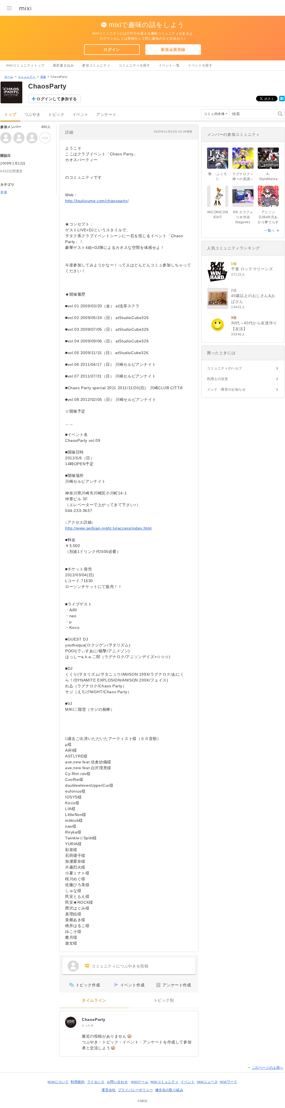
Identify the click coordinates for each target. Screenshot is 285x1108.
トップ (10, 114)
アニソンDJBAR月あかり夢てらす (268, 217)
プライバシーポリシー (135, 1090)
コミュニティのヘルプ (224, 368)
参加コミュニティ (96, 65)
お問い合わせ (117, 1082)
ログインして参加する (56, 99)
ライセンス (96, 1082)
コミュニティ (27, 76)
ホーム (8, 76)
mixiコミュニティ (164, 1082)
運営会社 (109, 1090)
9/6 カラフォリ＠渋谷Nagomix (243, 217)
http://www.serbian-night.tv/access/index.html (108, 528)
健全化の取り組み (169, 1090)
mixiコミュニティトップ (25, 65)
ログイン (112, 49)
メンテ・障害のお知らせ (226, 389)
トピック (56, 114)
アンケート (106, 114)
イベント (80, 114)
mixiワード (228, 1082)
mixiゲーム (139, 1082)
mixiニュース (207, 1082)
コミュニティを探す (134, 65)
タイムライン (94, 1000)
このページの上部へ (267, 1068)
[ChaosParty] (70, 1022)
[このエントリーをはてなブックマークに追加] (282, 100)
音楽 (43, 76)
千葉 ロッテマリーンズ (252, 269)
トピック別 (164, 1000)
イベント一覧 (169, 65)
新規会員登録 (173, 49)
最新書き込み (63, 65)
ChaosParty (93, 1019)
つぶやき (32, 114)
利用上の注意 (217, 379)
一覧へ (269, 230)
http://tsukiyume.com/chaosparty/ (97, 200)
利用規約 (78, 1082)
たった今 (88, 1025)
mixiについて (58, 1082)
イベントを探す (200, 65)
